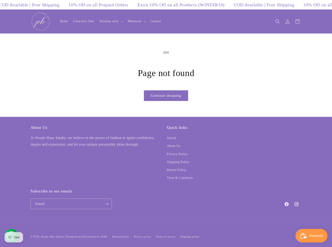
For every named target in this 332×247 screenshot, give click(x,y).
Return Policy (176, 170)
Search (171, 138)
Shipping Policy (178, 162)
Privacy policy (142, 236)
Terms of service (165, 236)
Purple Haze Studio (52, 236)
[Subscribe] (107, 204)
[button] (111, 21)
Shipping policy (189, 236)
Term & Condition (180, 178)
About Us (173, 146)
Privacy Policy (177, 154)
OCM (104, 236)
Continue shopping (166, 95)
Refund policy (120, 236)
